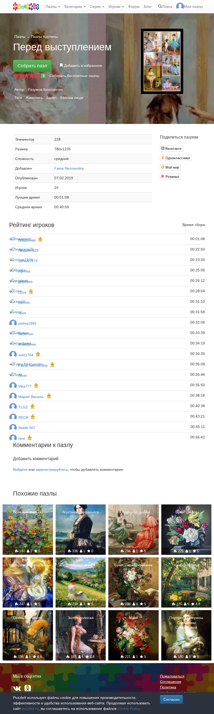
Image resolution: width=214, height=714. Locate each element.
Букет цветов (186, 512)
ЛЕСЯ (23, 417)
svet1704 (25, 355)
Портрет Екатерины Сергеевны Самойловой (186, 622)
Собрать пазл (32, 65)
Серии (96, 6)
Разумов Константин (45, 89)
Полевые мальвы (28, 512)
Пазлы (52, 6)
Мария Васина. (31, 397)
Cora (22, 292)
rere (21, 438)
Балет (51, 98)
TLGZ (23, 407)
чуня (22, 313)
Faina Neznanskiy (69, 168)
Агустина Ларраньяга (80, 512)
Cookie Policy (128, 708)
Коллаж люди (71, 98)
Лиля (22, 375)
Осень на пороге (27, 618)
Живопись (34, 98)
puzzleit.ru (30, 708)
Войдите (20, 469)
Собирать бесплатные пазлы (74, 76)
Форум (134, 6)
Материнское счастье (27, 565)
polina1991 (27, 323)
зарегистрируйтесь (52, 469)
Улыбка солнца (186, 565)
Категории (73, 6)
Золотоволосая (81, 618)
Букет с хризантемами (133, 565)
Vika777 (25, 386)
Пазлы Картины (44, 36)
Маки (133, 618)
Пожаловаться (172, 676)
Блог (148, 6)
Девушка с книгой (81, 565)
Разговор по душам (133, 512)
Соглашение (170, 682)
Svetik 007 (26, 428)
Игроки (115, 6)
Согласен (171, 699)
